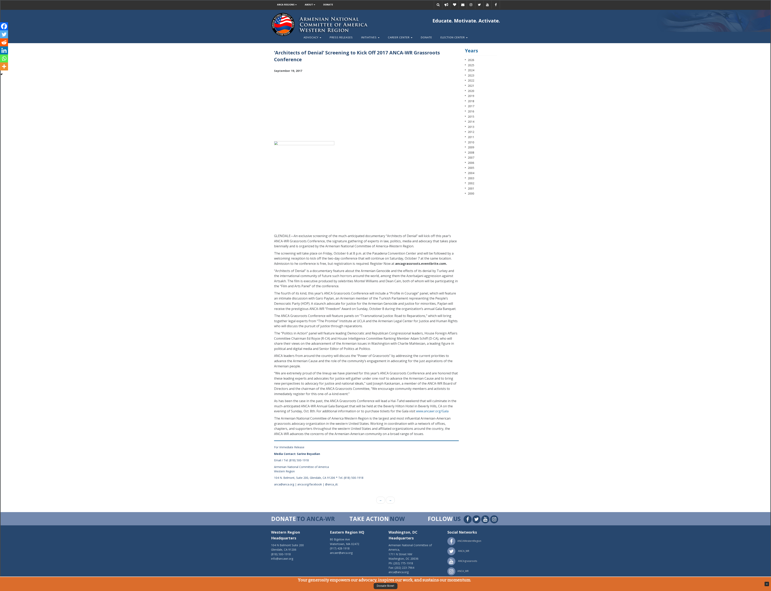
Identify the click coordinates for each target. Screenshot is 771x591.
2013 (471, 127)
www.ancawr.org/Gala (432, 411)
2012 (471, 132)
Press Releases (341, 37)
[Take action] (446, 5)
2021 (471, 86)
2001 (471, 188)
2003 (471, 178)
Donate (328, 4)
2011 (471, 137)
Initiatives (369, 37)
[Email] (463, 5)
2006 (471, 163)
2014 (471, 121)
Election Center (453, 37)
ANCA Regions (286, 4)
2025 (471, 65)
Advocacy (311, 37)
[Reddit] (4, 42)
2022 (471, 80)
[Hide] (1, 74)
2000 (471, 193)
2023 (471, 75)
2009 (471, 147)
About (309, 4)
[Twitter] (4, 34)
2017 (471, 106)
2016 (471, 111)
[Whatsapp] (4, 58)
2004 (471, 173)
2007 (471, 157)
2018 (471, 101)
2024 (471, 70)
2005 (471, 168)
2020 (471, 91)
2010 (471, 142)
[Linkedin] (4, 50)
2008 (471, 152)
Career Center (399, 37)
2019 (471, 96)
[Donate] (455, 5)
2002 (471, 183)
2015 (471, 116)
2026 (471, 60)
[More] (4, 66)
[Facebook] (4, 26)
